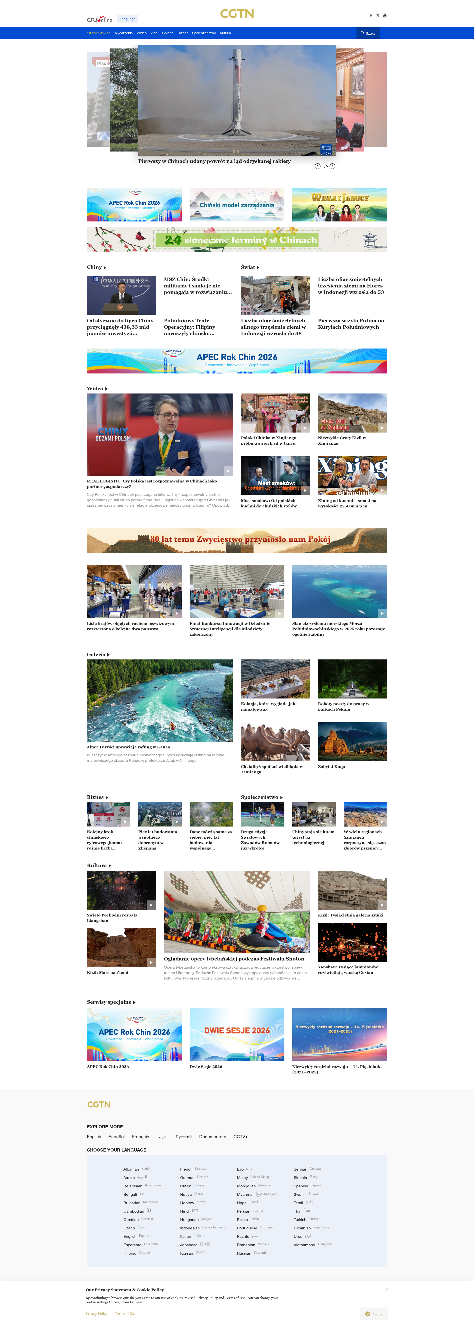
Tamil (303, 1202)
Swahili (308, 1194)
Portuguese (255, 1227)
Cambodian (137, 1211)
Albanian (136, 1169)
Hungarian (196, 1219)
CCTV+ (241, 1136)
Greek (193, 1185)
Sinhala (306, 1177)
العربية (163, 1136)
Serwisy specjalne (109, 1002)
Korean (193, 1253)
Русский (184, 1136)
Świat (248, 267)
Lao (245, 1169)
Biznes (95, 797)
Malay (254, 1177)
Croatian (138, 1219)
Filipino (136, 1253)
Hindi (189, 1211)
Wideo (95, 389)
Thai (302, 1211)
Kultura (97, 865)
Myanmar (256, 1194)
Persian (250, 1211)
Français (140, 1136)
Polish (248, 1219)
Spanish (308, 1185)
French (193, 1169)
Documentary (212, 1136)
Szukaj (371, 33)
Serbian (307, 1169)
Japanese (195, 1244)
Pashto (247, 1236)
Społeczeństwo (259, 797)
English (94, 1136)
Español (117, 1136)
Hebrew (192, 1202)
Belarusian (142, 1185)
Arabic (135, 1177)
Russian (251, 1253)
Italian (192, 1236)
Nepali (247, 1202)
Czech (134, 1227)
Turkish (306, 1219)
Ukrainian (312, 1227)
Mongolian (253, 1185)
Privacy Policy (96, 1313)
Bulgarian (140, 1202)
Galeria (96, 654)
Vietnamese (313, 1244)
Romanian (253, 1244)
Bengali (134, 1194)
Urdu (302, 1236)
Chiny (94, 267)
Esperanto (140, 1244)
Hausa (191, 1194)
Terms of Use (125, 1313)
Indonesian (203, 1227)
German (194, 1177)
